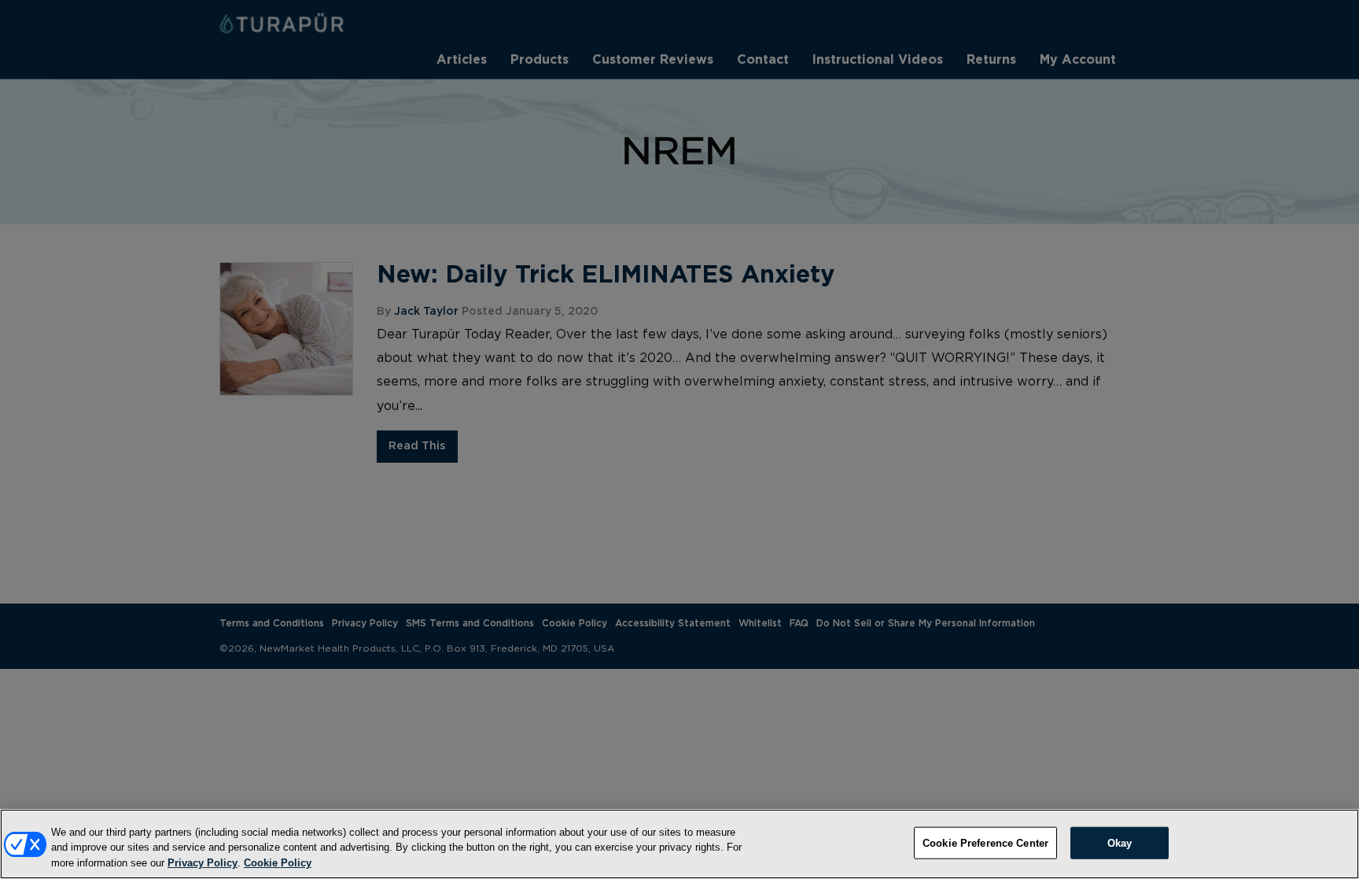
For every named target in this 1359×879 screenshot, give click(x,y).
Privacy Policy (203, 863)
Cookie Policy (277, 863)
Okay (1119, 842)
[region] (679, 844)
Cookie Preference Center (985, 842)
